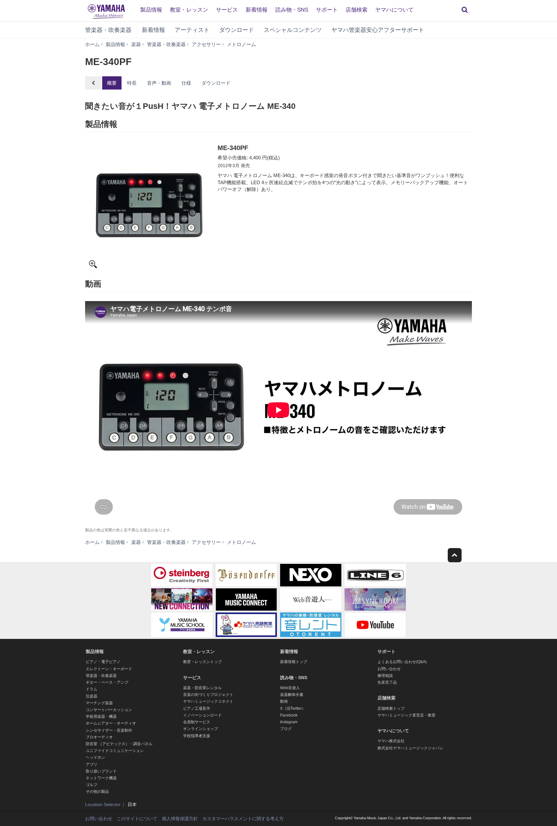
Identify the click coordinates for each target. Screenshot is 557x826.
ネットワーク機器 (101, 778)
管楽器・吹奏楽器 (108, 30)
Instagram (289, 722)
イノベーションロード (202, 715)
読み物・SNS (291, 10)
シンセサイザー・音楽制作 (109, 730)
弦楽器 (91, 696)
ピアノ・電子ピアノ (103, 662)
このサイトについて (137, 818)
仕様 (186, 83)
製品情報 (151, 10)
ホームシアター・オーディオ (111, 723)
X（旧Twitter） (293, 708)
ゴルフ (91, 785)
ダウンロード (236, 30)
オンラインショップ (200, 728)
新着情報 (257, 10)
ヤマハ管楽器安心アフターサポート (377, 30)
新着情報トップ (293, 662)
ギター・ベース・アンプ (107, 682)
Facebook (289, 715)
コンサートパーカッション (109, 709)
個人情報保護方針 (180, 818)
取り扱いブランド (101, 771)
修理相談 (385, 675)
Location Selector (103, 804)
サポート (327, 10)
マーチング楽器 (99, 703)
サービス (227, 10)
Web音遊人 (290, 688)
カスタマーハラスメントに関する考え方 (243, 818)
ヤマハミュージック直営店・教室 (406, 715)
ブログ (286, 728)
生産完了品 (387, 682)
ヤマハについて (394, 10)
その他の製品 (97, 791)
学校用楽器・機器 (101, 716)
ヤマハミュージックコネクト (208, 701)
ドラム (91, 689)
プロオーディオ (99, 737)
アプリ (91, 764)
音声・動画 (159, 83)
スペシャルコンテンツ (293, 30)
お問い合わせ (389, 669)
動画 (284, 701)
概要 (112, 83)
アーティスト (192, 30)
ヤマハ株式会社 (391, 741)
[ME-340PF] (149, 207)
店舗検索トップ (391, 708)
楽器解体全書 (291, 694)
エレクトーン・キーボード (109, 669)
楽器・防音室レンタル (202, 688)
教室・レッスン (189, 10)
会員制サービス (196, 722)
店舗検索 (356, 10)
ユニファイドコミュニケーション (115, 750)
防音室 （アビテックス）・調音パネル (119, 744)
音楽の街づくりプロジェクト (208, 694)
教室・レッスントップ (202, 662)
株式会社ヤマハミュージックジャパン (410, 748)
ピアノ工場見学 (196, 708)
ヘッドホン (95, 757)
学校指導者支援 (196, 736)
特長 (132, 83)
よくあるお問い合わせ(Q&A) (402, 662)
